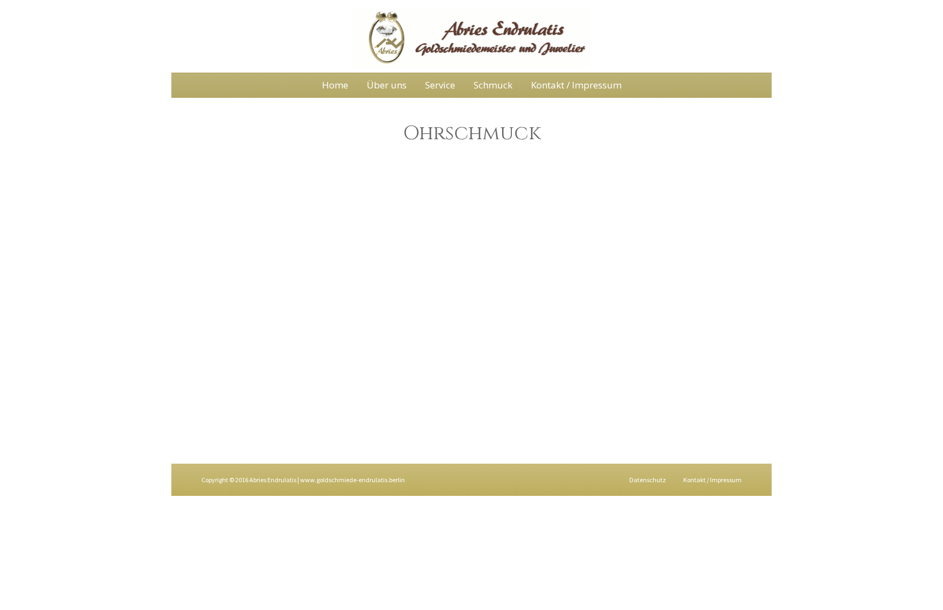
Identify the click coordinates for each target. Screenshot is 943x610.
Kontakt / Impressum (576, 85)
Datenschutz (647, 480)
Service (440, 85)
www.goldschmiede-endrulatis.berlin (352, 480)
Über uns (387, 85)
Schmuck (493, 85)
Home (335, 85)
